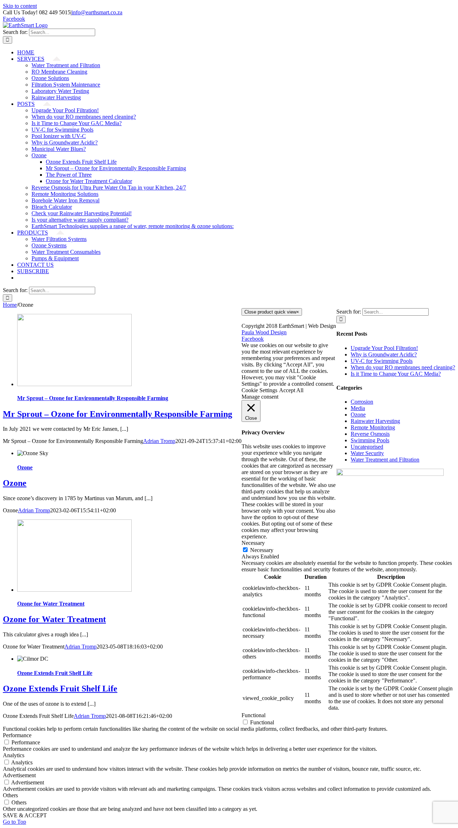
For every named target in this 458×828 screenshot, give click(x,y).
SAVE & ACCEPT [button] (25, 815)
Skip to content (20, 6)
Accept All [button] (291, 390)
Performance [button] (17, 735)
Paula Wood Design (264, 332)
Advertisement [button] (19, 775)
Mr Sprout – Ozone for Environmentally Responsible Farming (92, 398)
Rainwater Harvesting (375, 421)
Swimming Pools (370, 440)
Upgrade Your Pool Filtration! (384, 348)
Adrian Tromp (159, 441)
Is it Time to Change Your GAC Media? (396, 374)
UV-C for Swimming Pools (382, 361)
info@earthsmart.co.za (97, 12)
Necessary (261, 550)
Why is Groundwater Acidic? (384, 354)
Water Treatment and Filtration (385, 460)
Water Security (367, 453)
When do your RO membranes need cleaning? (403, 367)
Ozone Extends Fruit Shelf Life (54, 673)
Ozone (25, 467)
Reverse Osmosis (370, 434)
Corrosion (362, 402)
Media (358, 408)
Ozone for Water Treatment (50, 604)
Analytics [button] (13, 755)
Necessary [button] (253, 543)
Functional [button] (253, 715)
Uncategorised (367, 447)
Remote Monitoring (373, 427)
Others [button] (10, 795)
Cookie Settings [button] (259, 390)
